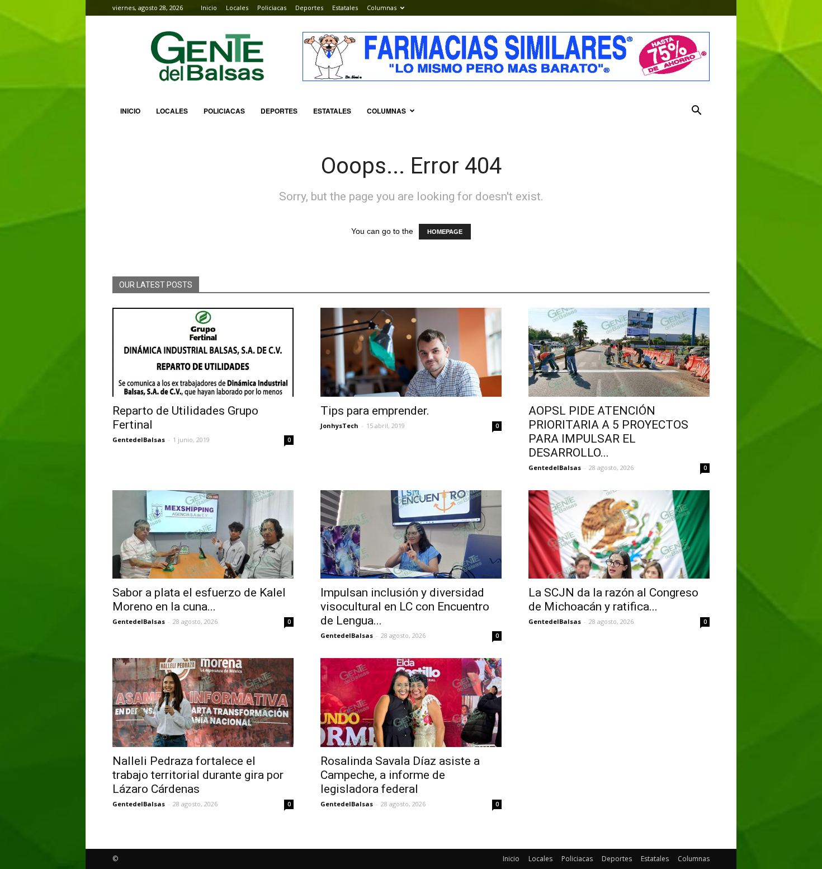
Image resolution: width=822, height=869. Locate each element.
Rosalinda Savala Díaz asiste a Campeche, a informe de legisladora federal (400, 775)
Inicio (209, 7)
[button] (696, 110)
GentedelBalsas (138, 439)
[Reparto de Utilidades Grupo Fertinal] (203, 352)
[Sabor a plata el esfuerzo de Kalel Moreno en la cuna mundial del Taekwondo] (203, 534)
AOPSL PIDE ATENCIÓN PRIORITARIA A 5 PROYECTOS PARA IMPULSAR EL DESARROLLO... (608, 431)
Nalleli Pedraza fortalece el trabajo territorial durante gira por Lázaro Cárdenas (198, 775)
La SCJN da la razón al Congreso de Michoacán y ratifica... (613, 599)
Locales (237, 7)
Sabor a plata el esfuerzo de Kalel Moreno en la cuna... (199, 599)
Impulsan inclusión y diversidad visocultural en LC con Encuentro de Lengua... (404, 606)
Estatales (345, 7)
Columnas (381, 7)
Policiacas (271, 7)
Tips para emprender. (374, 410)
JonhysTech (339, 425)
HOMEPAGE (444, 231)
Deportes (309, 7)
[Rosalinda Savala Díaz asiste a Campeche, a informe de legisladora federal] (411, 702)
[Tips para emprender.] (411, 352)
